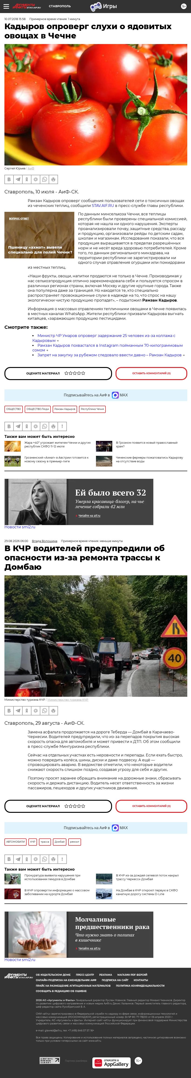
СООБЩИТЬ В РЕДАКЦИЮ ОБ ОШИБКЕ (61, 991)
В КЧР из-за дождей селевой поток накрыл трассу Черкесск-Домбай (147, 877)
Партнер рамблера (76, 1060)
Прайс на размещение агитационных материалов (73, 985)
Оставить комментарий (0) (151, 373)
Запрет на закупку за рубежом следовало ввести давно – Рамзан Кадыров (110, 355)
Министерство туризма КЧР (68, 699)
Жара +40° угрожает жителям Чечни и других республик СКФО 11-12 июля (57, 444)
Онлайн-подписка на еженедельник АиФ (66, 980)
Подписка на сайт (115, 980)
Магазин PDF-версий (132, 974)
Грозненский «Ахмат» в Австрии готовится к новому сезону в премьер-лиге (56, 459)
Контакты (141, 980)
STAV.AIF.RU (103, 205)
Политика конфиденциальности (140, 985)
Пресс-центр (85, 974)
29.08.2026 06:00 (16, 541)
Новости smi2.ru (19, 527)
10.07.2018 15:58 (15, 19)
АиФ (31, 168)
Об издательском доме (53, 974)
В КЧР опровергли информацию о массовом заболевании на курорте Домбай (56, 892)
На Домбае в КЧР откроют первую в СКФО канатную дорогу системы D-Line (147, 892)
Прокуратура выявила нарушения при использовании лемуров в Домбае (52, 877)
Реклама (105, 974)
